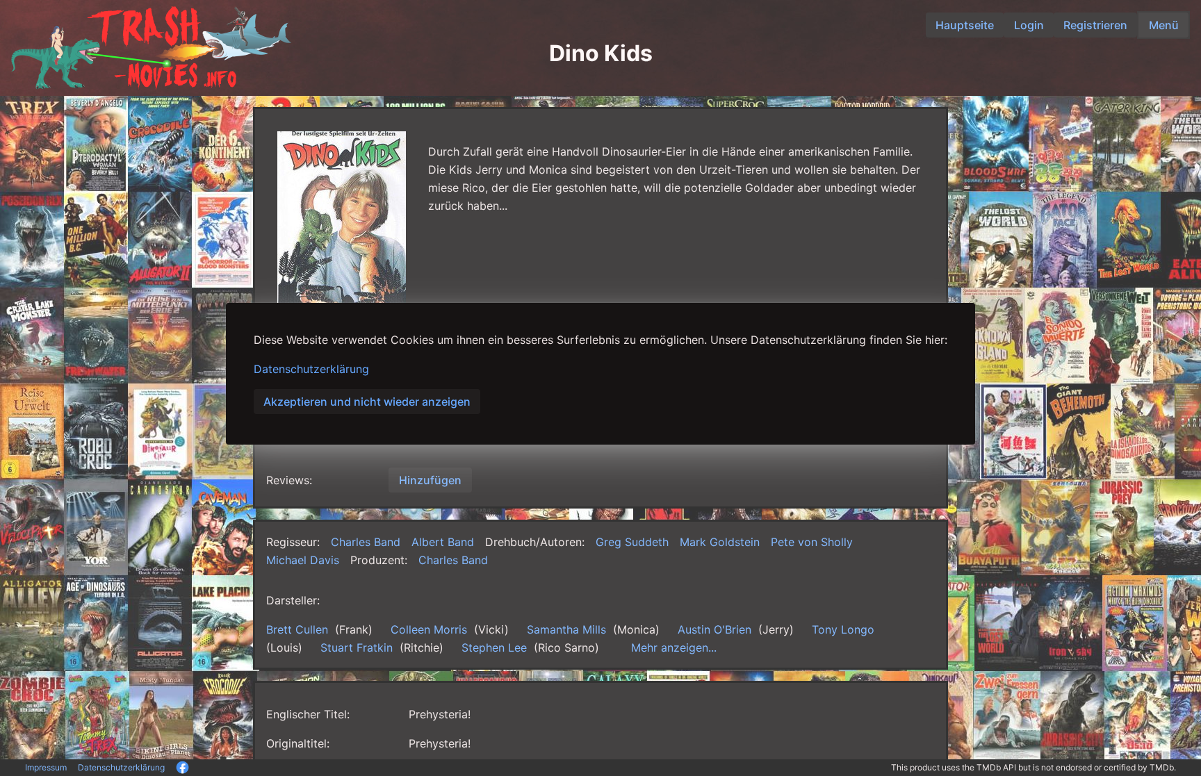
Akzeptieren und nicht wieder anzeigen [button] (367, 401)
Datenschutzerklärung (311, 369)
